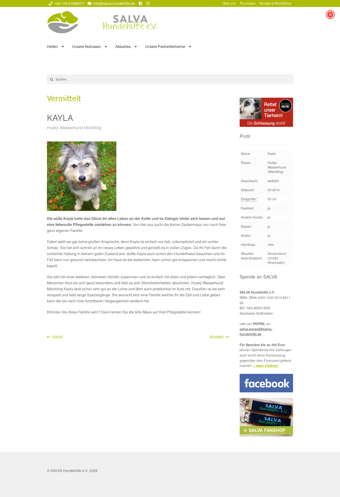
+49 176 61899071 (69, 3)
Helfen (52, 46)
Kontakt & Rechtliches (275, 3)
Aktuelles (123, 46)
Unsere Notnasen (86, 46)
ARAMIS (216, 337)
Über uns (229, 3)
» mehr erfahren (265, 365)
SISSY (57, 337)
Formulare (247, 3)
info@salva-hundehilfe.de (114, 3)
